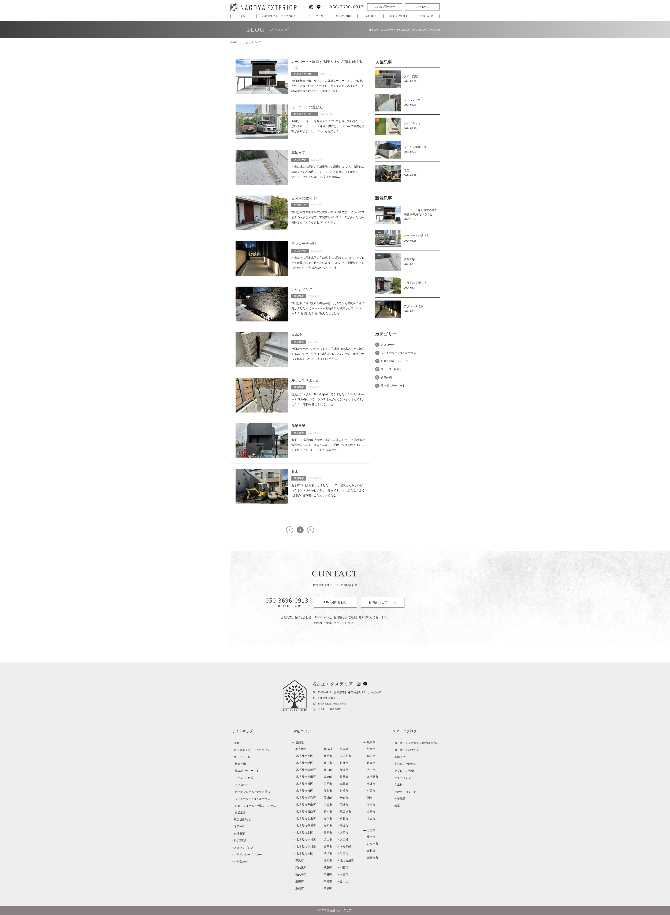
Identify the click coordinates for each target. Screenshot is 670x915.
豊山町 (328, 769)
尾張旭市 (345, 811)
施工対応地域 (344, 16)
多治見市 (372, 776)
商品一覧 (239, 826)
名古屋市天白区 (306, 811)
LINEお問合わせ (385, 6)
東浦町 (328, 888)
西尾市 (328, 783)
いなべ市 (372, 843)
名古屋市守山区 (306, 804)
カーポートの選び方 (406, 749)
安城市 (344, 825)
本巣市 (371, 818)
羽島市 (371, 748)
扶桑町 (344, 776)
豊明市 (328, 755)
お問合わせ (426, 16)
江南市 (328, 860)
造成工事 (240, 812)
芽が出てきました (405, 791)
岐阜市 (371, 762)
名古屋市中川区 (306, 846)
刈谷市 (344, 867)
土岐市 (371, 783)
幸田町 (344, 783)
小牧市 (344, 818)
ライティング (402, 777)
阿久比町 (301, 867)
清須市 (328, 853)
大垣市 (371, 769)
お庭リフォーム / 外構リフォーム (255, 805)
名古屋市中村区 (306, 839)
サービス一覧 (316, 16)
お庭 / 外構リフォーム (394, 360)
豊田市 (299, 881)
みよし (344, 881)
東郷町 (328, 874)
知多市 (328, 825)
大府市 (344, 832)
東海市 (328, 881)
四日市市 (372, 857)
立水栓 (398, 784)
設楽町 (328, 776)
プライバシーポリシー (248, 854)
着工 (397, 805)
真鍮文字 (399, 756)
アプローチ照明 (404, 770)
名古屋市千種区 (306, 825)
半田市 (344, 853)
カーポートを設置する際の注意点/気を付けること (417, 742)
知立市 (328, 818)
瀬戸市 (328, 846)
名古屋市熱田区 (306, 776)
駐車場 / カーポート (393, 385)
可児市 (371, 790)
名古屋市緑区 (304, 762)
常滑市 (344, 790)
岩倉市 (344, 797)
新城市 (344, 769)
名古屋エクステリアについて (279, 16)
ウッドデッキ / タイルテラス (398, 352)
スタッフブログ (398, 16)
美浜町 (328, 797)
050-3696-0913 (347, 6)
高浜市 (299, 860)
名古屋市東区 (304, 790)
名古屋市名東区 (306, 818)
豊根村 (328, 748)
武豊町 (328, 867)
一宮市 (344, 874)
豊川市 (328, 762)
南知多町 (345, 846)
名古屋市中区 (304, 853)
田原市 (328, 832)
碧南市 (328, 811)
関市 (370, 797)
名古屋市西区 (304, 755)
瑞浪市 (371, 755)
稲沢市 (328, 804)
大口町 (344, 839)
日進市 (344, 762)
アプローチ (388, 344)
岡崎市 (344, 804)
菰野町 (371, 850)
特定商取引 (241, 840)
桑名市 (371, 836)
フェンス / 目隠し (391, 369)
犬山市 (328, 839)
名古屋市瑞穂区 (306, 769)
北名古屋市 (347, 860)
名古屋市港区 (304, 783)
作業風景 (399, 798)
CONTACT (422, 6)
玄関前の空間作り (405, 763)
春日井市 (345, 755)
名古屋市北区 (304, 832)
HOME (243, 16)
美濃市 (371, 804)
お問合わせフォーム (382, 602)
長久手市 (301, 874)
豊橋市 (299, 888)
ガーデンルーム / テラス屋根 (252, 791)
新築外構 (386, 377)
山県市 (371, 811)
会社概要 (370, 16)
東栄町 (344, 748)
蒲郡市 (328, 790)
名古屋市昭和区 (306, 797)
